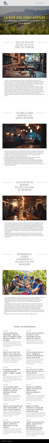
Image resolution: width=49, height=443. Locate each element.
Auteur (37, 3)
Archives (42, 3)
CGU (11, 441)
